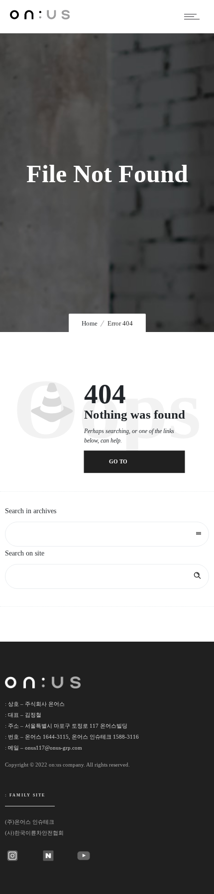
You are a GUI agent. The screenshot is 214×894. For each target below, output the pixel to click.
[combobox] (107, 534)
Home (90, 323)
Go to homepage (125, 466)
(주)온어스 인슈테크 (29, 822)
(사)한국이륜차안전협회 (34, 833)
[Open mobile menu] (194, 16)
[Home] (40, 17)
